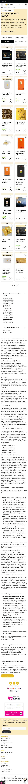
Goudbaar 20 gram (8, 312)
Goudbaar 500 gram (8, 303)
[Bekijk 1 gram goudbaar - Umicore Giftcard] (24, 218)
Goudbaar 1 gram (7, 321)
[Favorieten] (22, 4)
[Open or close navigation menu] (2, 4)
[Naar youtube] (10, 683)
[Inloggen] (19, 4)
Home (2, 7)
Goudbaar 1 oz (7, 307)
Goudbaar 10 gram (8, 314)
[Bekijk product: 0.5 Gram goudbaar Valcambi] (21, 84)
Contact (3, 758)
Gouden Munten (19, 37)
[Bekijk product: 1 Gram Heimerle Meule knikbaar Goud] (7, 114)
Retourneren (4, 745)
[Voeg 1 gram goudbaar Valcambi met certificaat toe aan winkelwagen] (10, 189)
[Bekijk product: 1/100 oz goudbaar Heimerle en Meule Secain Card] (7, 55)
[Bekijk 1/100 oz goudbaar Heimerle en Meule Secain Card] (10, 71)
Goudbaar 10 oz (7, 308)
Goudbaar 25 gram (8, 310)
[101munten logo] (9, 4)
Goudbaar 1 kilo (7, 305)
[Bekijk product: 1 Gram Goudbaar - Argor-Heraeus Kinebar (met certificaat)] (21, 171)
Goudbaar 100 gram (8, 300)
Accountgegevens (5, 738)
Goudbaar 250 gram (8, 301)
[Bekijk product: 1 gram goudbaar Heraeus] (7, 231)
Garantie (3, 744)
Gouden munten (7, 332)
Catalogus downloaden (8, 31)
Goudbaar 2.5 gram (8, 317)
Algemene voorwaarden (7, 752)
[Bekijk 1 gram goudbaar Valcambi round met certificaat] (24, 158)
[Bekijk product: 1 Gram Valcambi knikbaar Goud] (21, 114)
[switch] (25, 782)
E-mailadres (5, 725)
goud (2, 20)
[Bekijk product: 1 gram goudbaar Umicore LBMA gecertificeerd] (21, 260)
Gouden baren (7, 330)
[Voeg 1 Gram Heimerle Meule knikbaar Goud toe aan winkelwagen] (10, 130)
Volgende (17, 285)
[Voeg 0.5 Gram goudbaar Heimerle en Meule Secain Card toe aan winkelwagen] (24, 71)
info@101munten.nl (7, 771)
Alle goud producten (7, 37)
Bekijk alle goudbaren (7, 675)
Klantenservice (4, 740)
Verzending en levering (6, 742)
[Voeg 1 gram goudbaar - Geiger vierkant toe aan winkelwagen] (10, 158)
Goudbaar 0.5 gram (8, 322)
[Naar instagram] (17, 683)
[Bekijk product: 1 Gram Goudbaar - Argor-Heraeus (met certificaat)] (7, 202)
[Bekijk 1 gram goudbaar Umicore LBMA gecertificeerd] (24, 278)
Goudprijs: (7, 10)
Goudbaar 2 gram (7, 319)
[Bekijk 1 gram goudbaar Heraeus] (10, 247)
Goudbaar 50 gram (8, 298)
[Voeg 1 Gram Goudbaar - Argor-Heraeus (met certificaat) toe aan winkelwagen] (10, 218)
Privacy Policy (4, 754)
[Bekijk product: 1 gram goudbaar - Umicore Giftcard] (21, 202)
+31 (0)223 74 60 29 (7, 769)
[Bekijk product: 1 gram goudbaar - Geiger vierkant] (7, 143)
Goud (6, 7)
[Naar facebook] (14, 683)
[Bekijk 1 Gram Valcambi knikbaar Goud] (24, 130)
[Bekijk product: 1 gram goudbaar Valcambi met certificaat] (7, 171)
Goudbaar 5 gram (7, 315)
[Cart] (26, 4)
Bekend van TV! (5, 1)
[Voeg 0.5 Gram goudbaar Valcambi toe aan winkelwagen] (24, 101)
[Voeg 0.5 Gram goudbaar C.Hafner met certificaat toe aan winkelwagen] (10, 101)
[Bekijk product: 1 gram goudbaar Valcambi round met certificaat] (21, 143)
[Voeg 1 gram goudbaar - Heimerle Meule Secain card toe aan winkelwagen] (24, 247)
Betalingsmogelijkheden (7, 747)
